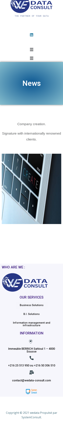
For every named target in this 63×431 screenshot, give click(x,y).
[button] (31, 49)
